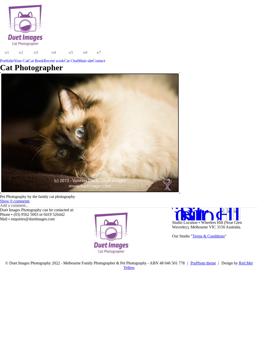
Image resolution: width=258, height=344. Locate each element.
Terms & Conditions (208, 236)
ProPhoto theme (203, 263)
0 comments (14, 201)
